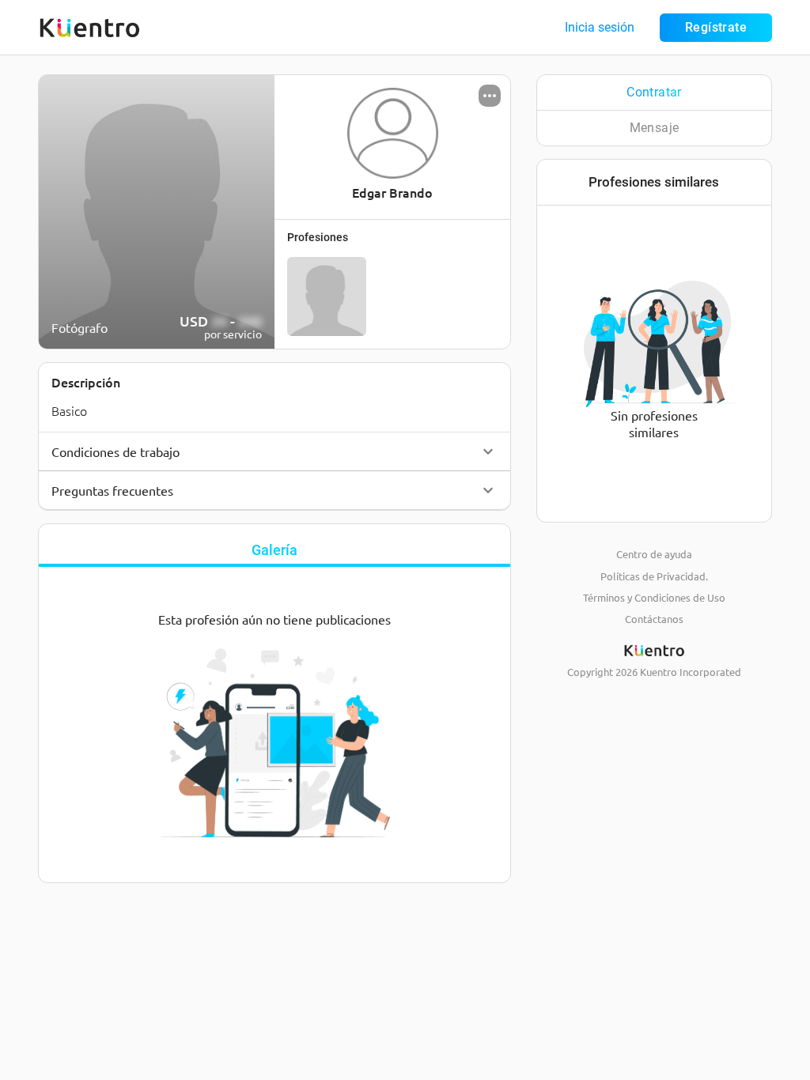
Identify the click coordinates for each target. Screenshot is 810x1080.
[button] (274, 451)
